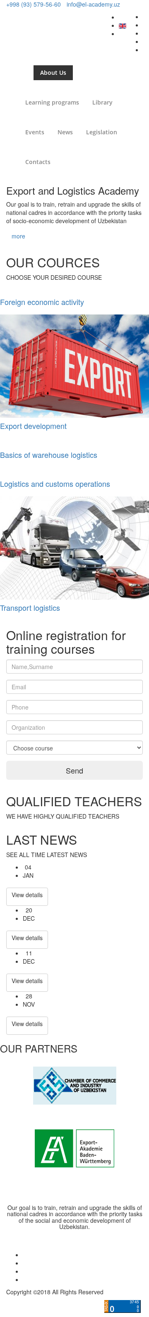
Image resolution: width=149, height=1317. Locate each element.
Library (102, 102)
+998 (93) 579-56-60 (33, 4)
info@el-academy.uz (93, 4)
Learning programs (52, 102)
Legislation (101, 132)
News (65, 132)
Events (34, 132)
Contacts (37, 162)
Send (74, 770)
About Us (53, 72)
